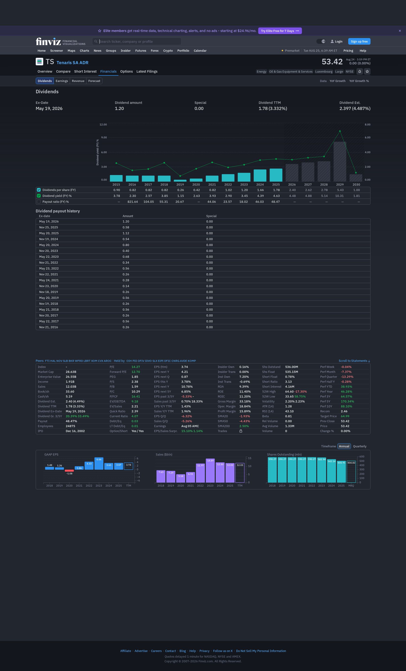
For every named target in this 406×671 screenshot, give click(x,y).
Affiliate (125, 651)
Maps (71, 50)
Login (339, 41)
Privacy (204, 651)
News (97, 50)
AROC (108, 361)
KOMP (192, 361)
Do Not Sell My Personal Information (261, 651)
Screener (56, 50)
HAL (53, 361)
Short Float (269, 376)
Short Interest (85, 71)
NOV (59, 361)
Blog (183, 651)
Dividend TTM (47, 406)
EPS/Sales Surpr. (166, 431)
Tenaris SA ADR (73, 62)
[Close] (400, 30)
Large (339, 71)
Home (42, 50)
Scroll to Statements (353, 361)
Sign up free (359, 41)
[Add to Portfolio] (367, 71)
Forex (155, 50)
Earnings (160, 426)
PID (135, 361)
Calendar (200, 50)
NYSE (350, 71)
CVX (100, 361)
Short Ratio (269, 381)
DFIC (167, 361)
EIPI (161, 361)
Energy (261, 71)
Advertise (141, 651)
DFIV (141, 361)
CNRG (175, 361)
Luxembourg (323, 71)
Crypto (168, 50)
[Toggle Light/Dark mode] (321, 41)
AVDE (183, 361)
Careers (156, 651)
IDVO (148, 361)
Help (363, 50)
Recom (325, 411)
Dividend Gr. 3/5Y (50, 416)
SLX (154, 361)
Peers (39, 361)
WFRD (79, 361)
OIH (129, 361)
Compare (63, 71)
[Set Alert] (359, 71)
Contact (170, 651)
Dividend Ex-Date (50, 411)
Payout (42, 421)
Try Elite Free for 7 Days (277, 31)
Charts (84, 50)
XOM (94, 361)
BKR (71, 361)
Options (126, 71)
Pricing (348, 50)
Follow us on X (223, 651)
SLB (65, 361)
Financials (108, 71)
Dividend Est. (47, 401)
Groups (111, 50)
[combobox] (136, 41)
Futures (140, 50)
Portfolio (183, 50)
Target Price (328, 416)
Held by (119, 361)
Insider (126, 50)
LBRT (87, 361)
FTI (47, 361)
